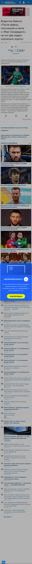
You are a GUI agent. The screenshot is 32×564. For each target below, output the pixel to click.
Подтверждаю (16, 296)
